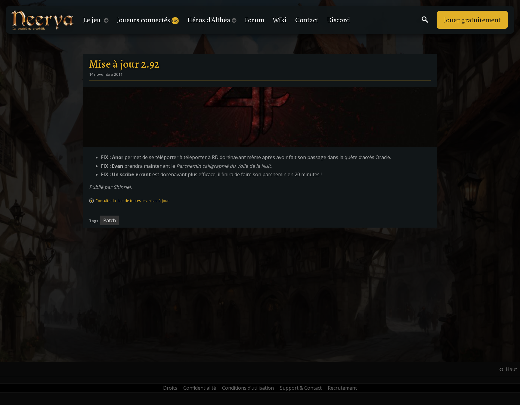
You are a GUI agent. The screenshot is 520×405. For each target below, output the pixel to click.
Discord (338, 20)
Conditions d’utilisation (248, 388)
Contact (306, 20)
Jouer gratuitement (472, 20)
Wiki (280, 20)
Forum (254, 20)
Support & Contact (301, 388)
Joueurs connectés (148, 20)
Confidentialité (199, 388)
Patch (109, 220)
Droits (170, 388)
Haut (511, 369)
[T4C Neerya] (42, 20)
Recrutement (342, 388)
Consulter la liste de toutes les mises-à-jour (132, 200)
